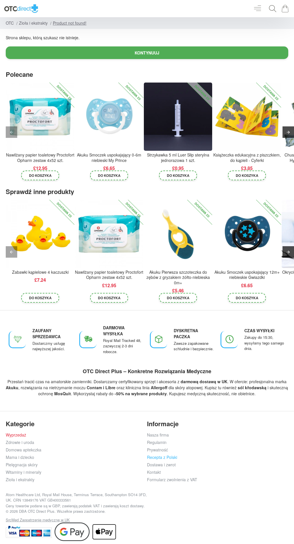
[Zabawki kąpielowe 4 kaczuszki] (40, 234)
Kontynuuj (147, 53)
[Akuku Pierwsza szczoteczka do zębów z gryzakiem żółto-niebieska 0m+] (178, 234)
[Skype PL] (250, 506)
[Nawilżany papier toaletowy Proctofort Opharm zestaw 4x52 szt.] (40, 117)
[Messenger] (224, 506)
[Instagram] (198, 506)
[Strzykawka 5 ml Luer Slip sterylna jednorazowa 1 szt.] (178, 117)
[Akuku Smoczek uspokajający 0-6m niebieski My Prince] (109, 117)
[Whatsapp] (237, 506)
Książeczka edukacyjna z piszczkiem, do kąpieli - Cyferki (247, 157)
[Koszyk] (286, 8)
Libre (110, 387)
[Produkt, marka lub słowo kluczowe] (271, 8)
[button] (40, 175)
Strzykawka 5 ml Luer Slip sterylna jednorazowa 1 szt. (178, 157)
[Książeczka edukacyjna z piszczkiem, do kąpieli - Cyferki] (247, 117)
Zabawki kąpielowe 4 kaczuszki (40, 272)
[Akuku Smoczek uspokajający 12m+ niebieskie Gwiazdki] (247, 234)
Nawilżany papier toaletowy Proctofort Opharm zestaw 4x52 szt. (40, 157)
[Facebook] (185, 506)
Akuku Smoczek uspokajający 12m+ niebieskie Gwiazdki (247, 274)
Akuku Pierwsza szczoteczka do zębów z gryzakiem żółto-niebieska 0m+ (178, 277)
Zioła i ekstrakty (33, 23)
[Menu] (257, 8)
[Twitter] (211, 506)
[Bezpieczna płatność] (29, 532)
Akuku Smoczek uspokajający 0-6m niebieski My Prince (109, 157)
